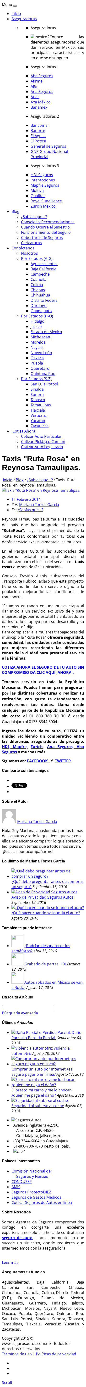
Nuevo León (41, 352)
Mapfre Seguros (45, 185)
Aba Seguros (42, 75)
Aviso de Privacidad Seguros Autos (42, 897)
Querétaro (40, 368)
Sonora (37, 394)
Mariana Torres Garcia (39, 504)
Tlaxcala (38, 410)
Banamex (39, 107)
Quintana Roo (43, 373)
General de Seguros (48, 146)
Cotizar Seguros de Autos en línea (41, 1202)
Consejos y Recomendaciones (48, 221)
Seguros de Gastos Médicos (36, 1197)
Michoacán (40, 337)
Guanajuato (41, 310)
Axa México (41, 102)
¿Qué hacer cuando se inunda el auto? (45, 912)
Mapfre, (20, 746)
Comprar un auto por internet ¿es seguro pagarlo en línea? (41, 1071)
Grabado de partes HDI (45, 964)
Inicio (16, 13)
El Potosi (38, 141)
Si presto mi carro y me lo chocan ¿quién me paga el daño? (41, 1092)
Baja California (43, 269)
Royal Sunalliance (46, 201)
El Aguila (38, 135)
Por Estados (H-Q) (37, 316)
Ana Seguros (42, 91)
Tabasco (38, 399)
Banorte (38, 130)
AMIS (15, 1186)
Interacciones (43, 180)
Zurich (37, 746)
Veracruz (39, 415)
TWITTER (63, 761)
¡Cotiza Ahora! (23, 431)
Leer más (10, 1262)
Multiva (37, 190)
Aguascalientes (44, 263)
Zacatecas (39, 425)
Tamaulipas (41, 405)
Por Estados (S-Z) (36, 378)
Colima (37, 284)
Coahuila (38, 279)
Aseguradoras (24, 18)
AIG (34, 86)
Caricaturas (31, 242)
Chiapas (38, 289)
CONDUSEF (21, 1181)
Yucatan (38, 420)
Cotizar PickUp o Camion (43, 441)
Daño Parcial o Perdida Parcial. (46, 1035)
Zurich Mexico (43, 206)
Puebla (37, 363)
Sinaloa (37, 389)
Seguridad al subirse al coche (37, 1105)
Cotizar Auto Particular (41, 436)
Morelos (38, 342)
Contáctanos (22, 248)
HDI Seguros (42, 174)
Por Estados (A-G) (37, 258)
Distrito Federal (45, 300)
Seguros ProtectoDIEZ (31, 1192)
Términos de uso (17, 1354)
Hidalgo (37, 321)
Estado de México (46, 331)
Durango (39, 305)
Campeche (40, 274)
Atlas (35, 96)
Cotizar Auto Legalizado (42, 446)
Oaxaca (37, 357)
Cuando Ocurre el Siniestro (45, 227)
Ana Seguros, (62, 746)
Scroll (7, 1382)
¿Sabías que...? (34, 216)
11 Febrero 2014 (26, 499)
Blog (15, 211)
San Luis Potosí (44, 384)
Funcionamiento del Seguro (46, 232)
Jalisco (36, 326)
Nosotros (29, 253)
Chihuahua (40, 295)
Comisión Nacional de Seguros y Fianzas (31, 1173)
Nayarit (37, 347)
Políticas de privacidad (56, 1354)
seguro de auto (17, 1237)
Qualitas (38, 195)
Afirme (37, 81)
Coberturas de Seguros (42, 237)
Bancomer (40, 125)
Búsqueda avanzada (20, 1013)
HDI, (7, 746)
